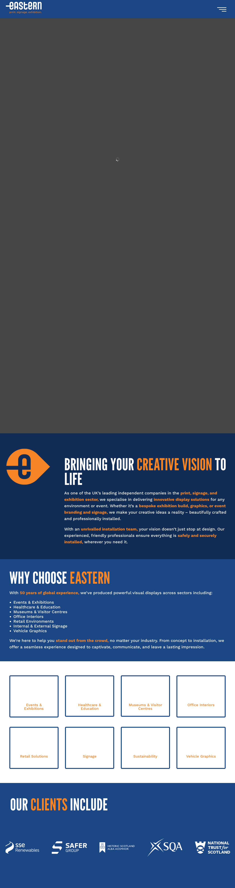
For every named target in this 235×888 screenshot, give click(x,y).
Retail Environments (33, 621)
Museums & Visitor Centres (40, 612)
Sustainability (145, 756)
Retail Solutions (34, 756)
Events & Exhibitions (33, 602)
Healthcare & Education (36, 607)
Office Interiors (28, 616)
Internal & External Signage (40, 626)
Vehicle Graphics (30, 631)
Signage (90, 756)
